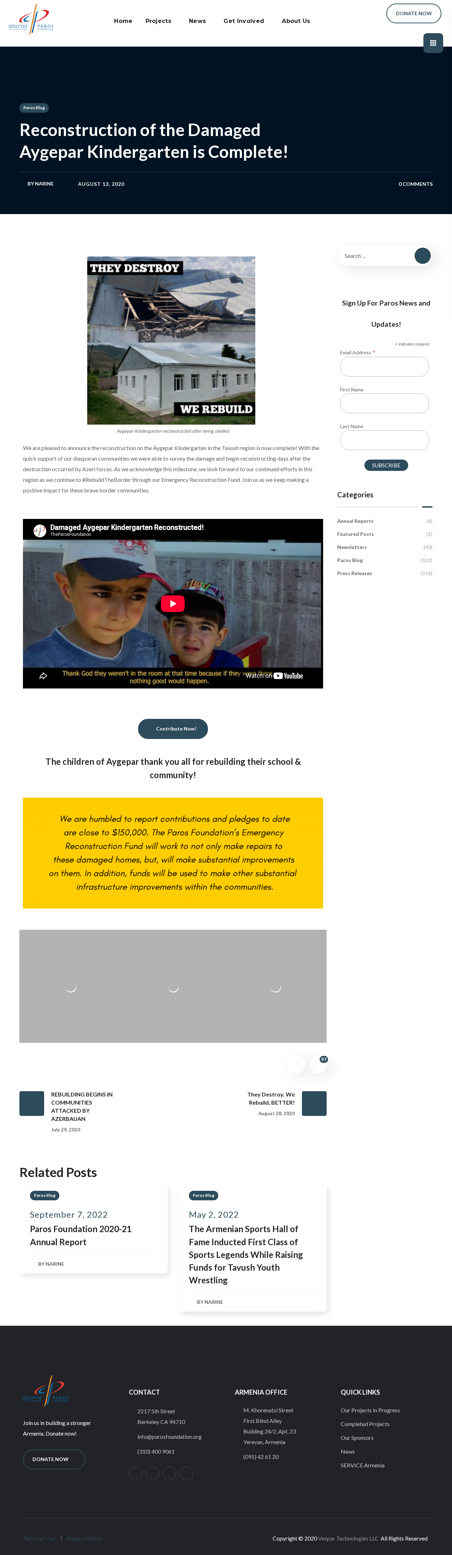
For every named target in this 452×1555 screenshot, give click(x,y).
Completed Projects (365, 1423)
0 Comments (416, 184)
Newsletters (385, 547)
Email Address (357, 352)
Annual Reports (385, 521)
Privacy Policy (83, 1538)
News (348, 1451)
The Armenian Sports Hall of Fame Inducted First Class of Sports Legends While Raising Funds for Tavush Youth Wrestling (246, 1254)
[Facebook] (169, 1473)
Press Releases (385, 573)
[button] (370, 13)
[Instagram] (135, 1473)
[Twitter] (152, 1473)
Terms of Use (39, 1538)
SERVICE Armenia (363, 1465)
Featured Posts (385, 534)
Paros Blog (34, 107)
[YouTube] (186, 1473)
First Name (352, 389)
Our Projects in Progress (370, 1410)
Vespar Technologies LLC (348, 1538)
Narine (44, 184)
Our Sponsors (357, 1437)
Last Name (351, 426)
